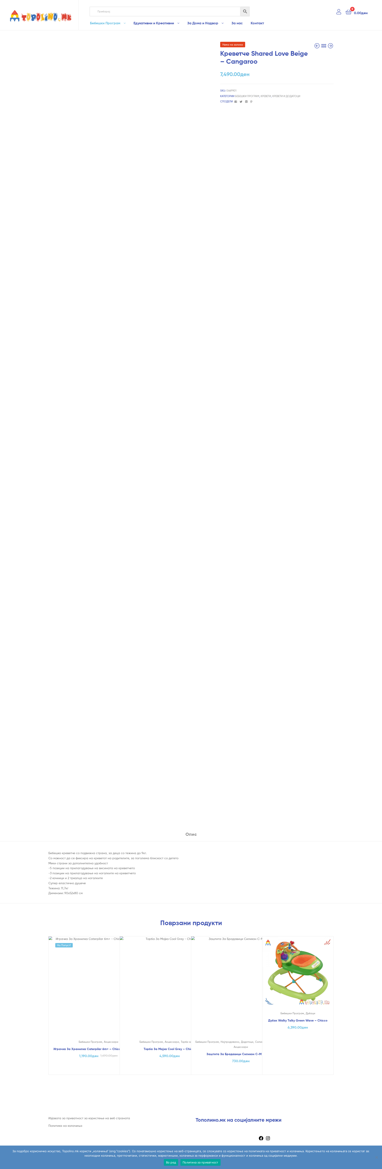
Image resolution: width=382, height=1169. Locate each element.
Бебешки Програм (105, 23)
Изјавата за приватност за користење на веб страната (89, 1118)
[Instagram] (268, 1140)
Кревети (266, 96)
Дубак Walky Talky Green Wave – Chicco (297, 1020)
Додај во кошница (98, 1070)
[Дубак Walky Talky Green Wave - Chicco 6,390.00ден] (317, 46)
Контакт (257, 23)
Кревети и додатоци (286, 96)
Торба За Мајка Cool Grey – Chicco (170, 1049)
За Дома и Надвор (202, 23)
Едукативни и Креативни (154, 23)
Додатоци (247, 1041)
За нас (237, 23)
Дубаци (310, 1013)
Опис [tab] (191, 834)
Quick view (98, 991)
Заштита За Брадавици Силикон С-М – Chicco (240, 1054)
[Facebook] (261, 1140)
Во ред (171, 1162)
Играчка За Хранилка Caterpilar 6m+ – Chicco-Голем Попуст (98, 1049)
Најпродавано (230, 1041)
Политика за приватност (200, 1162)
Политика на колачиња (65, 1125)
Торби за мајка (190, 1041)
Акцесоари (111, 1041)
